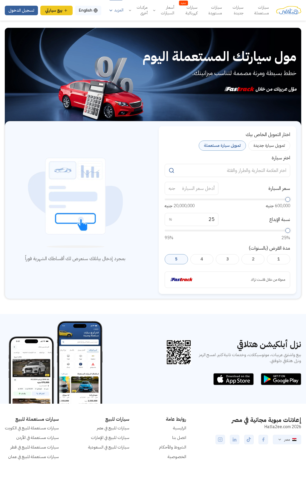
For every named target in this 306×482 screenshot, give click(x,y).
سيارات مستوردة (215, 10)
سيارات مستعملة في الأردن (37, 437)
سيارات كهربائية (189, 10)
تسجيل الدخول (21, 10)
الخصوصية (177, 457)
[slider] (287, 199)
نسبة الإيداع (279, 219)
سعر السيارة (279, 188)
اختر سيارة (281, 157)
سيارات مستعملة (261, 10)
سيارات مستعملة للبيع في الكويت (32, 428)
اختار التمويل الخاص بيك (268, 134)
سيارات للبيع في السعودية (108, 447)
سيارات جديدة (238, 10)
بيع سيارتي (53, 10)
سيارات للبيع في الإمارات (110, 437)
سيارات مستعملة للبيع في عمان (33, 457)
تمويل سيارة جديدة (269, 145)
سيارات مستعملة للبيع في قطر (34, 447)
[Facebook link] (263, 439)
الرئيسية (179, 428)
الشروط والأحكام (172, 447)
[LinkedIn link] (234, 439)
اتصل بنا (179, 437)
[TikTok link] (249, 439)
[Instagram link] (220, 439)
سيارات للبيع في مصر (113, 428)
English (85, 10)
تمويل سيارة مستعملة (222, 145)
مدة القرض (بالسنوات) (269, 248)
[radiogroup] (227, 146)
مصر (287, 439)
